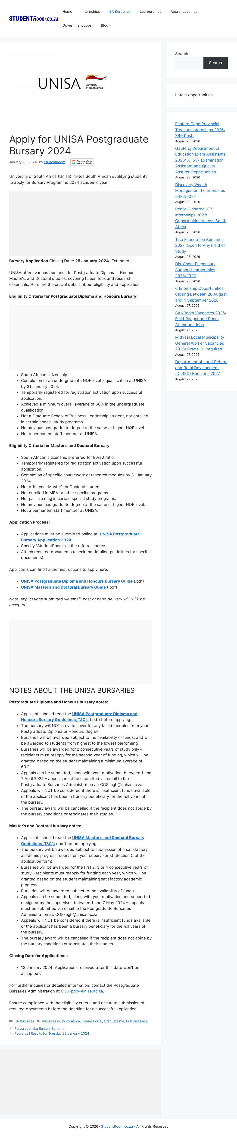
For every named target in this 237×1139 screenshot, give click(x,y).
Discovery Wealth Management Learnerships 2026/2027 (200, 190)
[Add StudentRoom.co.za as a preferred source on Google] (82, 162)
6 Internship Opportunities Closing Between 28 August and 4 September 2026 (201, 294)
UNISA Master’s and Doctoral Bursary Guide (63, 587)
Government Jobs (77, 25)
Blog (104, 25)
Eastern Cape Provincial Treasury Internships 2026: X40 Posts (200, 130)
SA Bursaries (120, 11)
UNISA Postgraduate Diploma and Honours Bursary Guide (77, 581)
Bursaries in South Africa (61, 1021)
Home (67, 11)
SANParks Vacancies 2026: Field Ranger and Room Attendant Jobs (200, 319)
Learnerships (150, 11)
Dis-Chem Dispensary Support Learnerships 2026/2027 (195, 270)
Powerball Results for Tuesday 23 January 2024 (52, 1033)
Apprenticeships (184, 11)
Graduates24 (114, 1021)
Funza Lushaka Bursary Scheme (39, 1028)
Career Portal (92, 1021)
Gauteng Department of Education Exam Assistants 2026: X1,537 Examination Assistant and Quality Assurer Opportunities (200, 160)
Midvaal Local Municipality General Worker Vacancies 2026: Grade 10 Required (199, 343)
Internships (90, 11)
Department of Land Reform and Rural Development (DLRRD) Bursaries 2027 (201, 367)
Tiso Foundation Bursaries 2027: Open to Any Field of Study (200, 245)
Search (181, 53)
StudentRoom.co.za (117, 1126)
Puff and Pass (137, 1021)
